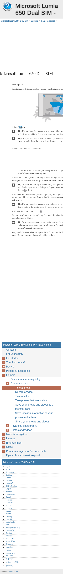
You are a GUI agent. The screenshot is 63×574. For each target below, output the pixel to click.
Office (9, 447)
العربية (8, 466)
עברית (8, 505)
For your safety (14, 354)
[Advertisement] (31, 46)
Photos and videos (21, 430)
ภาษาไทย (9, 547)
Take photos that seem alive (31, 400)
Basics (10, 366)
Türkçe (8, 551)
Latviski (9, 519)
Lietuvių (9, 516)
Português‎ (10, 530)
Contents (11, 349)
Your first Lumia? (15, 362)
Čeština (9, 475)
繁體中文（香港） (13, 562)
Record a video (24, 392)
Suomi (8, 497)
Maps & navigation (16, 434)
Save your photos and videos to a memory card (34, 406)
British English (11, 486)
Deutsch (9, 480)
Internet (10, 438)
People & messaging (18, 370)
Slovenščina (10, 541)
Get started (12, 358)
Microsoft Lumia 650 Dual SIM (7, 6)
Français (9, 500)
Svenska (9, 544)
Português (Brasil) (13, 527)
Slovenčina (10, 539)
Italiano (8, 514)
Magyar (9, 511)
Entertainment (14, 442)
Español (9, 492)
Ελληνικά (9, 483)
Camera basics (48, 21)
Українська (10, 553)
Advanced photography (24, 425)
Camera (34, 21)
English (8, 489)
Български (10, 472)
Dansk (8, 478)
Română (9, 533)
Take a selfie (22, 396)
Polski (8, 525)
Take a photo (22, 387)
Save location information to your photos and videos (34, 415)
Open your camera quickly (26, 379)
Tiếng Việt (9, 556)
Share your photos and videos (32, 421)
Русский (9, 536)
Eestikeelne (10, 494)
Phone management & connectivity (26, 451)
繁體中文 (9, 566)
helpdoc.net (13, 571)
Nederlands (10, 522)
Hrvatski (9, 508)
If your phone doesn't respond (23, 455)
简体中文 (9, 559)
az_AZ (8, 469)
